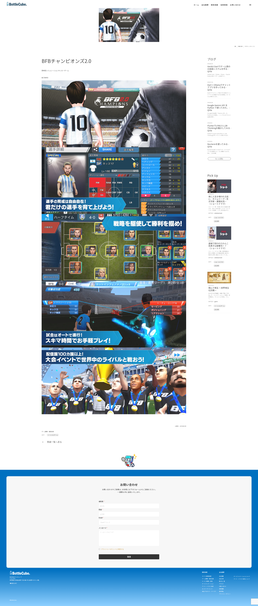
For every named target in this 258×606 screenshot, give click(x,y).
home (235, 46)
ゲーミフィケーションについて (242, 576)
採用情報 (221, 589)
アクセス (221, 584)
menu (107, 5)
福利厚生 (221, 591)
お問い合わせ (222, 586)
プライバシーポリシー (225, 594)
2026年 (216, 221)
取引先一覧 (222, 581)
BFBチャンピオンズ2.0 (250, 46)
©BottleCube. (13, 600)
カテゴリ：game (213, 301)
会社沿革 (221, 578)
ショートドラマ (218, 217)
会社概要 (221, 576)
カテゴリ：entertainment (215, 213)
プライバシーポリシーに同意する (112, 549)
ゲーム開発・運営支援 (48, 431)
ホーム (196, 5)
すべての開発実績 (206, 576)
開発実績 (240, 46)
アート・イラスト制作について (242, 579)
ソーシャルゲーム (53, 435)
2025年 (216, 309)
